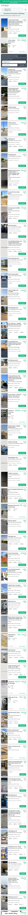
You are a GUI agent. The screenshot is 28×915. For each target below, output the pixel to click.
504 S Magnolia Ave (13, 307)
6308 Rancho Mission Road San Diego (13, 93)
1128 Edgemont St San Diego (15, 832)
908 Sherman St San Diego (13, 883)
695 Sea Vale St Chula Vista (14, 522)
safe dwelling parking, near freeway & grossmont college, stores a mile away (15, 242)
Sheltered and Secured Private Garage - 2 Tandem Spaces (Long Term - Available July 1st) (14, 173)
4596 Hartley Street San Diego (14, 211)
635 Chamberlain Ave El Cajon (15, 260)
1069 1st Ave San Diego (13, 397)
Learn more (15, 2)
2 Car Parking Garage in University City (14, 570)
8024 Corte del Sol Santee (14, 245)
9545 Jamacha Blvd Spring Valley (14, 276)
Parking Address (7, 8)
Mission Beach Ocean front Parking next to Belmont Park (15, 617)
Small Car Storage (12, 442)
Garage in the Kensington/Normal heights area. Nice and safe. (15, 71)
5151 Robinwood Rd (13, 360)
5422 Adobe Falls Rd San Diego (15, 766)
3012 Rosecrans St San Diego (15, 898)
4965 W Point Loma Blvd (14, 585)
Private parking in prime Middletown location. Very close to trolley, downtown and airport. (14, 378)
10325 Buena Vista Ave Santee (15, 443)
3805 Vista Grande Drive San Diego (15, 26)
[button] (11, 913)
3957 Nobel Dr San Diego (14, 668)
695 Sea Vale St (12, 520)
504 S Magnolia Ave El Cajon (15, 309)
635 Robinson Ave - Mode (14, 846)
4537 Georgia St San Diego (14, 227)
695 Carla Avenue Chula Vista (14, 555)
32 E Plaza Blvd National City (15, 428)
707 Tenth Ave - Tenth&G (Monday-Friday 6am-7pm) (15, 324)
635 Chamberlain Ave (13, 258)
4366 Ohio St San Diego (14, 347)
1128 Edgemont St (12, 831)
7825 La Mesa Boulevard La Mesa (11, 42)
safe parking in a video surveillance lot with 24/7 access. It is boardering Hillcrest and (14, 813)
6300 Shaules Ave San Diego (15, 195)
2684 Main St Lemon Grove (14, 140)
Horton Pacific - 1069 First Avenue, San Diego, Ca (14, 395)
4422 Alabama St (12, 795)
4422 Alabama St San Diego (15, 796)
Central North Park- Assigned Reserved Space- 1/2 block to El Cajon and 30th (15, 343)
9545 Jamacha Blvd (13, 274)
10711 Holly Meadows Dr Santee (14, 475)
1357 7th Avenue (12, 862)
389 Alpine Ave (12, 536)
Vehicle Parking (12, 107)
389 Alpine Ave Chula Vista (14, 538)
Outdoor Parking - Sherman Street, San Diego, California (13, 879)
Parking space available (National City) (14, 426)
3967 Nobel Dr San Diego (14, 651)
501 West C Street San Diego (11, 412)
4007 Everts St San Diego (14, 603)
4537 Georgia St (12, 225)
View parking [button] (22, 51)
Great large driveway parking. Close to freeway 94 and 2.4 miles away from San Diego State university (15, 22)
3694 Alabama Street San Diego (14, 817)
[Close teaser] (20, 911)
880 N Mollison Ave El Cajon (15, 459)
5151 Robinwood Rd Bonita (14, 361)
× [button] (26, 1)
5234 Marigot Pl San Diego (14, 156)
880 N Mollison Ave (13, 457)
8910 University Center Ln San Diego (14, 716)
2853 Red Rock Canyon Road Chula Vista (15, 732)
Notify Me (22, 65)
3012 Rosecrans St (13, 897)
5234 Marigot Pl (12, 154)
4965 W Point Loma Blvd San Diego (15, 587)
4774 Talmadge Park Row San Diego (15, 781)
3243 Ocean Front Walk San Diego (15, 620)
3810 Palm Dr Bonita (13, 492)
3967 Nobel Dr (11, 650)
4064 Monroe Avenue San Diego (14, 74)
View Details (22, 35)
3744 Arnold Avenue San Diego (14, 178)
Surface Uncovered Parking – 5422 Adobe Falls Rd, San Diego (15, 763)
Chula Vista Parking (13, 553)
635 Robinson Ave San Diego (15, 848)
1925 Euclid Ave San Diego (13, 125)
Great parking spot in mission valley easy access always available (14, 90)
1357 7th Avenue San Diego (14, 864)
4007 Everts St (12, 601)
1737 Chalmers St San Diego (15, 381)
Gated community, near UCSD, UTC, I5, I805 (14, 666)
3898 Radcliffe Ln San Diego (15, 572)
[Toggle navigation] (25, 6)
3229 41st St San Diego (13, 108)
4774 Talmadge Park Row (14, 779)
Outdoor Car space (13, 473)
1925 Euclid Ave (12, 122)
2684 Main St (11, 139)
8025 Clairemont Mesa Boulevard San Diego (13, 293)
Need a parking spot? (13, 730)
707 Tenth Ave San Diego (14, 326)
